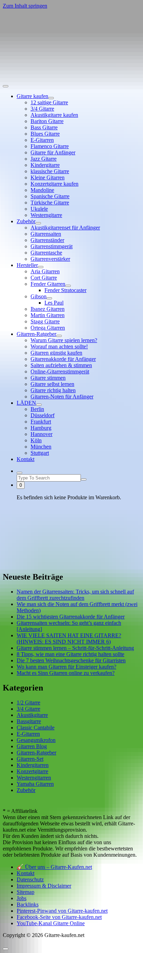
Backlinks (28, 904)
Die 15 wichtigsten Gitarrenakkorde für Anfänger (71, 617)
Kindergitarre (45, 165)
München (41, 447)
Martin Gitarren (48, 315)
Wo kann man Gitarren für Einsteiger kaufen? (66, 667)
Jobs (21, 898)
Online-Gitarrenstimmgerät (60, 371)
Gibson (39, 296)
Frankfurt (41, 422)
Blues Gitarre (45, 134)
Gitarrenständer (47, 240)
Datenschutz (30, 879)
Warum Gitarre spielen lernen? (64, 340)
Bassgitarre (29, 721)
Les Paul (54, 303)
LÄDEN (26, 403)
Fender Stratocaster (65, 290)
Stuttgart (40, 453)
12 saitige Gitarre (49, 102)
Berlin (37, 409)
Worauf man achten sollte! (59, 346)
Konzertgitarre (32, 771)
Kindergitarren (33, 765)
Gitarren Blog (32, 746)
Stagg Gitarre (45, 321)
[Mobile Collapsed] (51, 98)
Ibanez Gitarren (48, 309)
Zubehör (26, 221)
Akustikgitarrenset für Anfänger (65, 228)
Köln (36, 440)
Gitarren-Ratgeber (36, 334)
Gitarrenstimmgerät (52, 246)
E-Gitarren (42, 140)
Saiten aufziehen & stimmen (61, 365)
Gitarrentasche (46, 253)
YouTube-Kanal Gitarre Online (51, 923)
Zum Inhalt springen (25, 6)
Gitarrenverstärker (50, 259)
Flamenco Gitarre (50, 146)
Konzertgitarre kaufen (54, 184)
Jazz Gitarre (44, 159)
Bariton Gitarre (47, 121)
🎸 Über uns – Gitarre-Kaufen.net (54, 867)
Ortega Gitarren (48, 328)
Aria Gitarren (45, 271)
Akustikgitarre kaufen (54, 115)
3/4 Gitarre (42, 109)
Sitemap (25, 892)
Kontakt (25, 459)
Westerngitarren (34, 778)
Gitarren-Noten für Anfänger (62, 396)
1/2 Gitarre (28, 702)
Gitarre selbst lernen (52, 384)
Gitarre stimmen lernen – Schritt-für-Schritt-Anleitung (75, 648)
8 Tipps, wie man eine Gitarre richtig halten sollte (70, 654)
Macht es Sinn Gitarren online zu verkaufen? (66, 673)
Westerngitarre (46, 215)
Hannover (41, 434)
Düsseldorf (42, 415)
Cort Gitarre (44, 278)
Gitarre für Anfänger (53, 152)
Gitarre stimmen (48, 378)
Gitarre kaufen (32, 96)
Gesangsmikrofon (36, 740)
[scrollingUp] (5, 949)
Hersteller (27, 265)
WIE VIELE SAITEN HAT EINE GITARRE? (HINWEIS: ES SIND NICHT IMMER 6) (69, 638)
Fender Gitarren (48, 284)
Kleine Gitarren (48, 177)
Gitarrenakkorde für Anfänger (63, 359)
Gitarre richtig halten (53, 390)
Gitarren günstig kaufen (56, 353)
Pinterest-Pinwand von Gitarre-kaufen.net (62, 911)
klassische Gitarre (50, 171)
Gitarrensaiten (46, 234)
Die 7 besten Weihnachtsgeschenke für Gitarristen (71, 660)
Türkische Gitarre (50, 202)
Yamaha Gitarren (35, 784)
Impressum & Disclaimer (44, 886)
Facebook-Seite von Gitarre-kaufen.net (59, 917)
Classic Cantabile (35, 727)
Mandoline (42, 190)
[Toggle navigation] (5, 86)
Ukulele (39, 209)
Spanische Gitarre (50, 196)
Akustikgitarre (32, 715)
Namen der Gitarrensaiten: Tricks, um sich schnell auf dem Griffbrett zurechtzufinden (75, 595)
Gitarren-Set (30, 759)
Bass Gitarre (44, 127)
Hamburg (41, 428)
